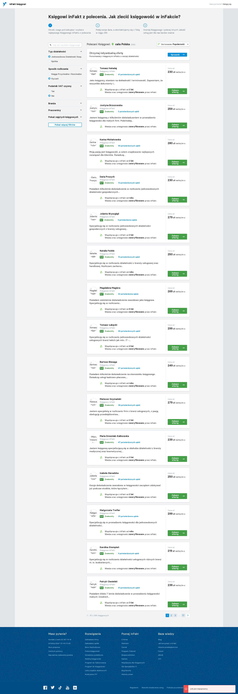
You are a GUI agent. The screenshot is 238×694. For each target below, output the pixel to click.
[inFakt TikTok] (60, 688)
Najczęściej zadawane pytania (60, 655)
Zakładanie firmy (92, 639)
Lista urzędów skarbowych (96, 670)
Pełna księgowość (92, 651)
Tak (53, 91)
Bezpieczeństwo (128, 655)
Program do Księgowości (95, 666)
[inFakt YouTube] (67, 688)
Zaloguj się (227, 4)
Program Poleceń (128, 651)
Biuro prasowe (54, 647)
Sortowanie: (173, 44)
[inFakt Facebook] (45, 688)
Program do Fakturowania (95, 663)
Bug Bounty (126, 670)
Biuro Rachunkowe (92, 647)
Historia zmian (127, 674)
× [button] (233, 687)
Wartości (125, 643)
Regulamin (134, 687)
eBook (160, 655)
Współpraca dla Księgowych (133, 663)
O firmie (124, 639)
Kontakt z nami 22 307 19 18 (59, 639)
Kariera (124, 659)
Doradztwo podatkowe (94, 655)
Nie (52, 96)
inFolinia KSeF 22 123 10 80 (59, 643)
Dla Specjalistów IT (129, 666)
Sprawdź (175, 54)
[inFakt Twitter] (53, 688)
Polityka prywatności (175, 687)
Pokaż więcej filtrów (65, 125)
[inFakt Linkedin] (75, 688)
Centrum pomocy (55, 651)
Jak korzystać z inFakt (167, 643)
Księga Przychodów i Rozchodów (66, 74)
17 (183, 615)
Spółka (54, 61)
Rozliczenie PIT (91, 674)
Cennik (124, 647)
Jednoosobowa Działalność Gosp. (66, 56)
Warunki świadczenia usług (153, 687)
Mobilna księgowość (93, 659)
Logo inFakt (4, 4)
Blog (160, 639)
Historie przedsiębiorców (168, 647)
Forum (160, 651)
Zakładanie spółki (92, 643)
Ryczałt (55, 78)
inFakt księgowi (18, 4)
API (159, 659)
